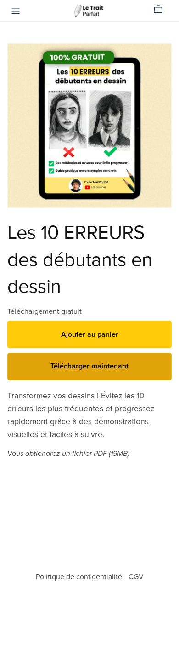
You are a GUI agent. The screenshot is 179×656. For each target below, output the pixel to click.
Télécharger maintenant (89, 366)
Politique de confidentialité (80, 576)
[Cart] (162, 9)
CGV (136, 576)
